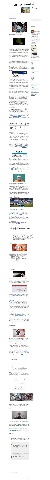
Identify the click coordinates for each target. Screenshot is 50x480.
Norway (28, 96)
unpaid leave (20, 214)
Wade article (14, 405)
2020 (32, 79)
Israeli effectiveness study (14, 121)
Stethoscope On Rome (15, 295)
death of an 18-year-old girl (17, 195)
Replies (12, 442)
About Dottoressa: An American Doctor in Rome (16, 16)
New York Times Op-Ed (23, 280)
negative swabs (13, 376)
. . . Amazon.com (33, 86)
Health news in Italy (33, 95)
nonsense (17, 343)
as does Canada (18, 196)
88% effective (21, 79)
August (33, 69)
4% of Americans (16, 145)
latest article (16, 52)
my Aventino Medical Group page (34, 89)
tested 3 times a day (25, 351)
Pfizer (20, 374)
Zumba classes (21, 315)
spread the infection (26, 319)
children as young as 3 (23, 117)
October (33, 67)
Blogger (27, 478)
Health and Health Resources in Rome (35, 92)
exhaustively (12, 169)
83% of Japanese (15, 374)
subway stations (15, 212)
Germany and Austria (22, 96)
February (33, 77)
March (32, 76)
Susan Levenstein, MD (15, 456)
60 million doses (12, 109)
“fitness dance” (16, 315)
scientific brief (15, 313)
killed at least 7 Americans (19, 425)
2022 (32, 64)
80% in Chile (19, 116)
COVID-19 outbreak (13, 338)
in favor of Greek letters (14, 253)
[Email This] (19, 430)
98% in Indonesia (15, 116)
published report (19, 102)
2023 (32, 63)
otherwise (24, 255)
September (33, 68)
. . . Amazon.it (32, 87)
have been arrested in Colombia (15, 423)
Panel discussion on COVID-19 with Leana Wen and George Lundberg (35, 84)
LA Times (24, 405)
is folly (12, 374)
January (33, 78)
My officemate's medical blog (34, 94)
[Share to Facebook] (21, 430)
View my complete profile (33, 43)
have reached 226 (24, 147)
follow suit (12, 216)
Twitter (21, 159)
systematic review (20, 301)
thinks (22, 354)
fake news (19, 223)
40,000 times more (24, 166)
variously (16, 169)
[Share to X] (20, 430)
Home (10, 16)
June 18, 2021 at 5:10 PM (21, 456)
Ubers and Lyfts (12, 213)
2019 (32, 80)
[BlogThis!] (19, 430)
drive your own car (14, 211)
